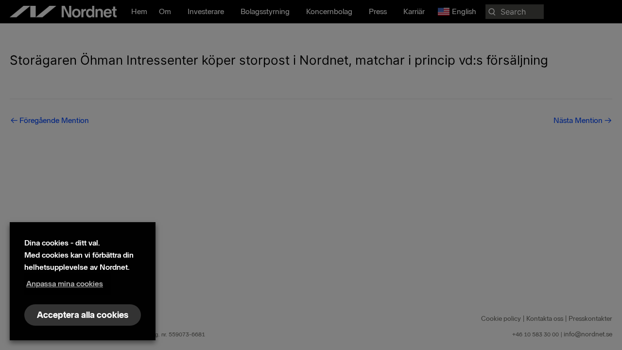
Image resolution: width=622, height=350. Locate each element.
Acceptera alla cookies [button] (82, 315)
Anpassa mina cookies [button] (64, 283)
